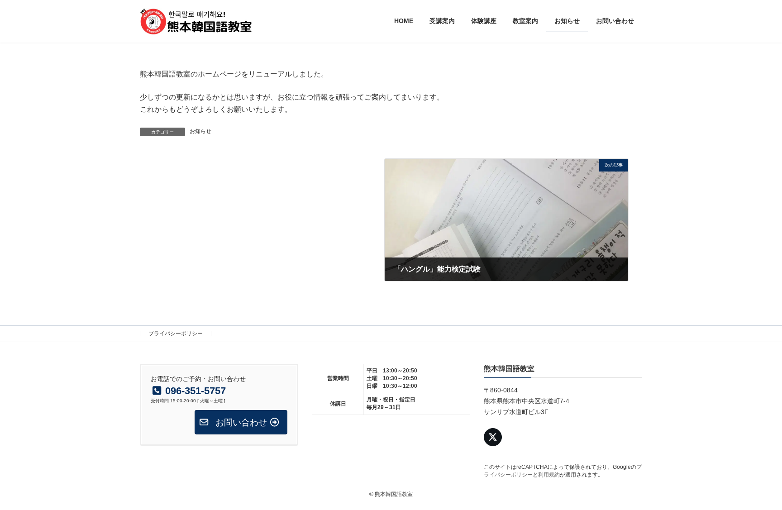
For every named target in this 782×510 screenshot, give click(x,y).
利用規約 (549, 475)
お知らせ (200, 131)
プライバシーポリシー (175, 333)
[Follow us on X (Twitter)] (493, 438)
